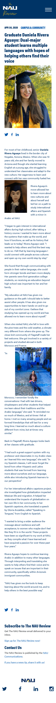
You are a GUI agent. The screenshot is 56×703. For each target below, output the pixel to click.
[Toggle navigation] (48, 10)
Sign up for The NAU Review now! (22, 640)
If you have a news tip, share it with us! (24, 662)
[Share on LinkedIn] (17, 134)
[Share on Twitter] (6, 134)
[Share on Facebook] (12, 134)
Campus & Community (33, 27)
